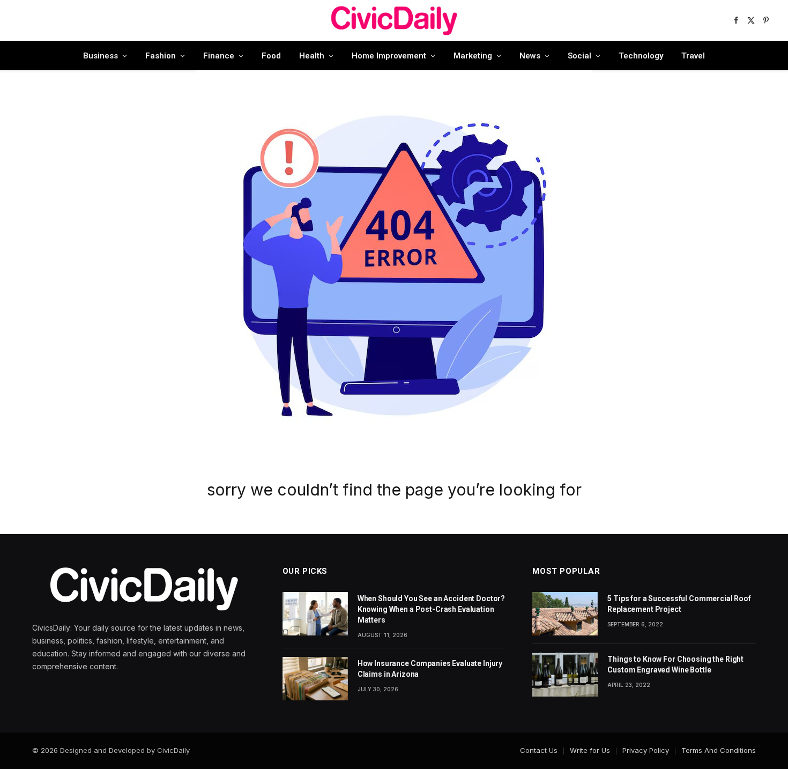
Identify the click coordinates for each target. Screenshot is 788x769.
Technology (641, 56)
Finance (218, 56)
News (529, 56)
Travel (693, 56)
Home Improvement (389, 56)
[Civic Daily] (394, 20)
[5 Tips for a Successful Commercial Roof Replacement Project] (565, 613)
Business (100, 56)
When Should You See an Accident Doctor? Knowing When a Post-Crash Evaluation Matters (431, 609)
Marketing (473, 56)
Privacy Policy (645, 750)
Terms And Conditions (718, 750)
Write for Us (590, 750)
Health (311, 56)
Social (579, 56)
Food (271, 56)
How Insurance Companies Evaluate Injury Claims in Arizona (430, 668)
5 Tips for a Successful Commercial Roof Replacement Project (679, 603)
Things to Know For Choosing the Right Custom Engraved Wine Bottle (675, 664)
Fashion (160, 56)
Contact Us (538, 750)
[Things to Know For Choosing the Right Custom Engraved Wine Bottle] (565, 674)
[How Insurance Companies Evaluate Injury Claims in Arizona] (315, 678)
